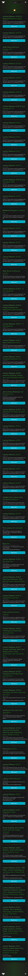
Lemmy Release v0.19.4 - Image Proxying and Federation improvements (13, 307)
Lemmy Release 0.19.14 (12, 123)
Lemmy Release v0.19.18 (12, 64)
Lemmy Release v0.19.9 (12, 196)
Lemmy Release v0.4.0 (8, 897)
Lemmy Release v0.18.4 (12, 426)
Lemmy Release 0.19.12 (12, 151)
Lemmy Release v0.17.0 (12, 514)
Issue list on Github (7, 936)
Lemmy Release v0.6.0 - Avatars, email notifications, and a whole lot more (13, 850)
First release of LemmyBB (13, 528)
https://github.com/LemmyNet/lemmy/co (12, 784)
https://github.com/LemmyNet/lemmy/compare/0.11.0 (15, 739)
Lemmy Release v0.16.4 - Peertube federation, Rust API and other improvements (14, 579)
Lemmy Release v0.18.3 (12, 440)
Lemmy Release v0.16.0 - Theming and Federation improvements (12, 631)
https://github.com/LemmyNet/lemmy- (11, 549)
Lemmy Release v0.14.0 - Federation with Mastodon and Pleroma (13, 674)
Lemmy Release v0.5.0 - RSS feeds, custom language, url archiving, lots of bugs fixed (14, 870)
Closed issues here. (7, 917)
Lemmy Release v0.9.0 (11, 794)
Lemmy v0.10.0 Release (12, 779)
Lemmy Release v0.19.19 (12, 33)
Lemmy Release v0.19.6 (12, 257)
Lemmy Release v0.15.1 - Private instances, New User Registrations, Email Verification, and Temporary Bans (14, 651)
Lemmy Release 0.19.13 (12, 137)
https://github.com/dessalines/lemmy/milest (12, 878)
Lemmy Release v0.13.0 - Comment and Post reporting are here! (14, 692)
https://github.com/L (7, 800)
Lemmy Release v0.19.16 (12, 92)
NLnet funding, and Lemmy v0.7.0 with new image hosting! (13, 830)
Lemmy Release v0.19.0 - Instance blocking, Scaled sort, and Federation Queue (13, 375)
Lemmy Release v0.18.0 (12, 483)
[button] (25, 2)
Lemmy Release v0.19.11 (12, 165)
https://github (6, 567)
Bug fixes (6, 544)
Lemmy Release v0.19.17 (12, 78)
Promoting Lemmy (10, 749)
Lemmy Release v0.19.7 (12, 242)
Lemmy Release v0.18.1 (11, 469)
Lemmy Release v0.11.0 (11, 764)
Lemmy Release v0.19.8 (12, 228)
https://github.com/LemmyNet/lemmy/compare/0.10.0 (15, 769)
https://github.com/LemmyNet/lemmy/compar (13, 700)
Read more (14, 26)
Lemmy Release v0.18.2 (12, 455)
